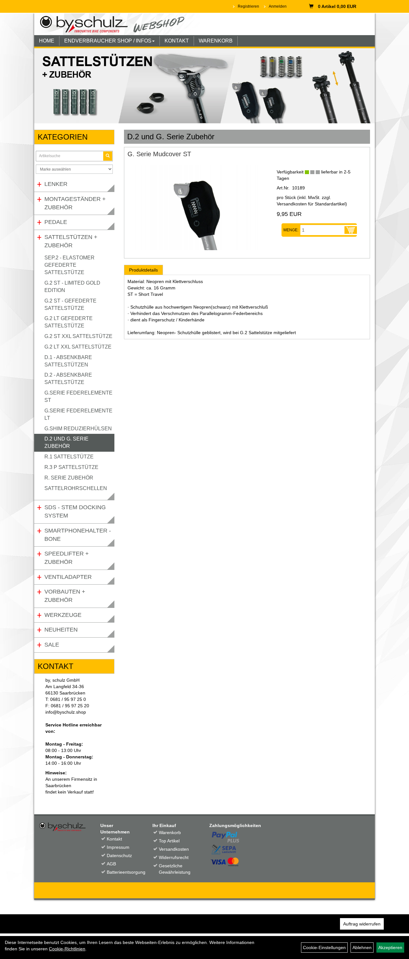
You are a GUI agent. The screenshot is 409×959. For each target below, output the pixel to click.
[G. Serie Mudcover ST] (197, 207)
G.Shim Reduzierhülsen (78, 428)
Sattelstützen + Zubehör (70, 241)
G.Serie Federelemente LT (78, 414)
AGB (111, 863)
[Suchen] (107, 156)
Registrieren (248, 6)
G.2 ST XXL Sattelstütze (78, 336)
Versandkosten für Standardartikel (311, 203)
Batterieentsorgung (122, 872)
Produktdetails (143, 269)
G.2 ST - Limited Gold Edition (72, 286)
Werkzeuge (62, 615)
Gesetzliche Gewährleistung (174, 869)
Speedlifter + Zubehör (66, 557)
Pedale (55, 222)
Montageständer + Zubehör (75, 203)
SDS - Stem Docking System (75, 511)
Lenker (55, 184)
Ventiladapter (68, 577)
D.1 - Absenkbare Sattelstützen (68, 361)
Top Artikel (169, 840)
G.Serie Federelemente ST (78, 396)
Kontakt (114, 838)
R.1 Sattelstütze (69, 456)
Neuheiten (61, 629)
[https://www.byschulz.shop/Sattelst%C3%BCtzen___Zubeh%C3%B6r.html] (204, 85)
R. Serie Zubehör (68, 477)
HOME (46, 40)
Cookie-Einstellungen (324, 947)
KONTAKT (177, 40)
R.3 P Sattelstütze (71, 467)
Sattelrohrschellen (75, 488)
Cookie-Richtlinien (67, 948)
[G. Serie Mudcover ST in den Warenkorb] (350, 230)
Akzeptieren (390, 947)
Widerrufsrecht (174, 857)
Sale (51, 644)
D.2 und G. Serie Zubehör (66, 442)
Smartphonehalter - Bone (77, 534)
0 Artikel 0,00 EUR (337, 6)
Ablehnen (362, 947)
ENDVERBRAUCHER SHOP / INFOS (107, 40)
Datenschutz (119, 855)
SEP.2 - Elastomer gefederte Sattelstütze (69, 265)
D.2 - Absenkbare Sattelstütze (68, 378)
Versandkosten (174, 849)
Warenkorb (170, 832)
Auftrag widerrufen (362, 923)
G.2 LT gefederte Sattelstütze (68, 322)
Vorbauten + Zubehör (64, 595)
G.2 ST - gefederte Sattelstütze (70, 304)
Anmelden (278, 6)
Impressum (118, 847)
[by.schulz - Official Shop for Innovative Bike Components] (117, 23)
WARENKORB (216, 40)
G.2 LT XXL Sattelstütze (78, 346)
